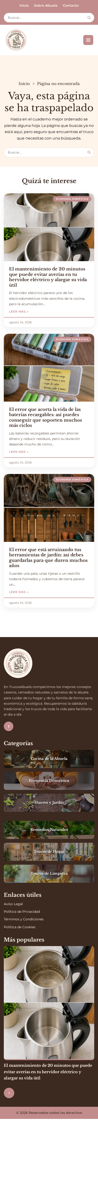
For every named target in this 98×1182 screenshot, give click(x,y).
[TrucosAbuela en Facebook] (8, 726)
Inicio (24, 5)
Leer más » (33, 311)
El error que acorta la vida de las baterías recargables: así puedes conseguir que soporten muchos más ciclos (45, 417)
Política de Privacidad (22, 911)
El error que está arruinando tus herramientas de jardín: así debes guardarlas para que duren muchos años (48, 558)
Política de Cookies (19, 927)
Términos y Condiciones (24, 919)
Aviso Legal (13, 904)
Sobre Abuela (46, 5)
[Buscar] (89, 17)
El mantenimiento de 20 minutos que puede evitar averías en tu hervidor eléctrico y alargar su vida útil (48, 277)
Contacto (71, 5)
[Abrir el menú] (88, 40)
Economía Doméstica (72, 198)
